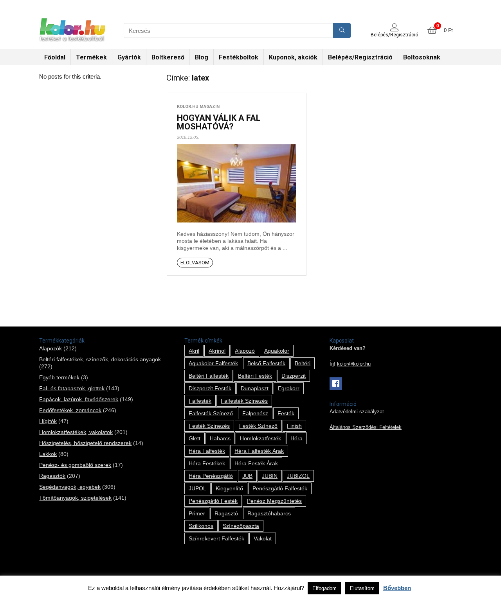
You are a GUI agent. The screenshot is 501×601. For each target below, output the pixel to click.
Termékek (91, 57)
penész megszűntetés (274, 501)
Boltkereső (167, 57)
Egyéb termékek (59, 377)
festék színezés (209, 426)
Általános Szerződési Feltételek (366, 427)
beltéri (302, 363)
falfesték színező (211, 413)
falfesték (200, 401)
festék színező (258, 426)
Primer (197, 513)
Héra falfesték (207, 451)
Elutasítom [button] (362, 588)
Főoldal (54, 57)
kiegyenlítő (229, 488)
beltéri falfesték (209, 376)
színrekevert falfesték (216, 538)
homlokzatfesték (260, 438)
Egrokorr (288, 388)
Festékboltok (238, 57)
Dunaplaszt (255, 388)
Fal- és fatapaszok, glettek (72, 388)
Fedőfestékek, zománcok (70, 410)
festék (286, 413)
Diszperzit (293, 376)
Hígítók (48, 421)
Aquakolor (276, 351)
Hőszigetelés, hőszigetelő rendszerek (85, 443)
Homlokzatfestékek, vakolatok (76, 432)
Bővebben (397, 588)
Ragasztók (52, 476)
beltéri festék (255, 376)
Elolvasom (194, 263)
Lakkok (48, 454)
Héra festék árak (256, 463)
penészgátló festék (213, 501)
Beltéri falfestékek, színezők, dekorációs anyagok (100, 359)
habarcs (220, 438)
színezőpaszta (241, 526)
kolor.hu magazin (198, 106)
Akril (194, 351)
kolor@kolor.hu (354, 364)
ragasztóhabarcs (269, 513)
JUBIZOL (298, 476)
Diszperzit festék (210, 388)
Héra (296, 438)
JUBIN (270, 476)
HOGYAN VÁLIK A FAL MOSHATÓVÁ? (219, 122)
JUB (247, 476)
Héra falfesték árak (259, 451)
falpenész (255, 413)
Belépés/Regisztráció (360, 57)
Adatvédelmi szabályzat (357, 411)
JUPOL (197, 488)
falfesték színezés (244, 401)
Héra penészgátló (211, 476)
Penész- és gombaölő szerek (75, 465)
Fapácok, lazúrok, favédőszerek (78, 399)
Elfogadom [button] (324, 588)
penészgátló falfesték (279, 488)
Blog (201, 57)
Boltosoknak (421, 57)
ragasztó (226, 513)
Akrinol (217, 351)
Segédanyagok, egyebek (70, 487)
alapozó (245, 351)
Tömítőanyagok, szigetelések (75, 498)
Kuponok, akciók (293, 57)
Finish (294, 426)
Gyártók (129, 57)
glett (194, 438)
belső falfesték (266, 363)
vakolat (263, 538)
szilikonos (201, 526)
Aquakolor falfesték (213, 363)
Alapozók (50, 348)
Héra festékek (207, 463)
